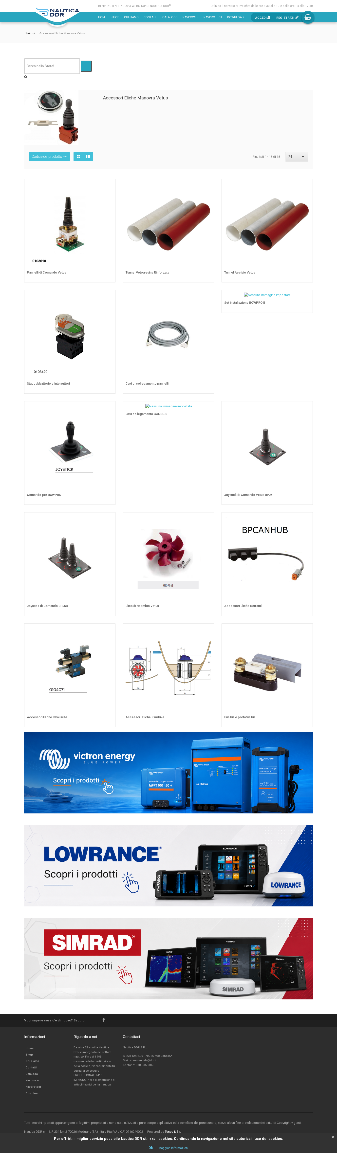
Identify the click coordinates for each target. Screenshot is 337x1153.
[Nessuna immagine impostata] (305, 297)
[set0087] (207, 520)
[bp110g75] (207, 186)
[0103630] (108, 520)
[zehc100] (305, 631)
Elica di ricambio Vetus (142, 606)
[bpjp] (207, 631)
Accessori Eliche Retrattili (243, 606)
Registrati (285, 18)
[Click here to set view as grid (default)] (78, 156)
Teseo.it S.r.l (173, 1131)
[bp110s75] (305, 186)
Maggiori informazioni (173, 1148)
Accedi (261, 18)
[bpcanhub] (305, 520)
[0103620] (305, 409)
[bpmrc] (108, 297)
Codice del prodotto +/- (49, 157)
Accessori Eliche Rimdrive (145, 717)
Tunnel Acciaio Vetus (239, 272)
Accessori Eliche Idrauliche (47, 717)
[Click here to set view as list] (88, 156)
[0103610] (108, 186)
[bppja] (108, 409)
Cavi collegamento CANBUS (146, 414)
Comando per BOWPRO (44, 495)
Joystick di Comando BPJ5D (47, 606)
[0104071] (108, 631)
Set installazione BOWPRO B (244, 302)
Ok (151, 1148)
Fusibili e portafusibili (239, 717)
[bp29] (207, 297)
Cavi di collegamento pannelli (147, 383)
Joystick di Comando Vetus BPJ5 (248, 495)
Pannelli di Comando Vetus (46, 272)
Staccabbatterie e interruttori (48, 383)
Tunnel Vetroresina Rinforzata (147, 272)
